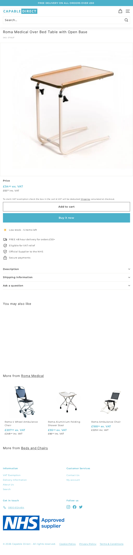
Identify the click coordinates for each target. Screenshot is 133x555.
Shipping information (18, 277)
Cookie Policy (67, 543)
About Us (8, 484)
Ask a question (13, 285)
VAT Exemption (11, 475)
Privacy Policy (87, 543)
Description (11, 269)
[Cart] (120, 11)
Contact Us (72, 475)
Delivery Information (15, 480)
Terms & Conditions (111, 543)
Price (6, 180)
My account (73, 480)
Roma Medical (32, 376)
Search (7, 489)
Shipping (85, 199)
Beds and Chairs (34, 448)
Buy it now (66, 217)
